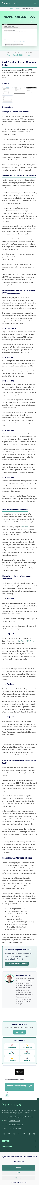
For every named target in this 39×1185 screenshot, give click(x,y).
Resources (7, 1147)
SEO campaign (12, 1046)
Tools (17, 8)
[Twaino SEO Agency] (11, 1104)
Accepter (18, 1167)
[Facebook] (34, 1133)
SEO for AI (27, 1053)
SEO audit (11, 1053)
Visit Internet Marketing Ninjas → (19, 1087)
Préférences (18, 1178)
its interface (25, 527)
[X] (24, 1133)
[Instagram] (14, 1133)
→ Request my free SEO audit (17, 964)
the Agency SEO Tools (26, 641)
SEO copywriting (11, 1059)
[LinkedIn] (4, 1133)
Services (6, 1141)
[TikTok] (29, 1133)
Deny (18, 1172)
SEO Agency (9, 8)
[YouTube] (9, 1133)
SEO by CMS (27, 1059)
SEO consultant (27, 1046)
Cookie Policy (15, 1182)
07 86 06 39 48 (14, 1120)
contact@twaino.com (16, 1125)
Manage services (19, 1161)
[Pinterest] (19, 1133)
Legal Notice (23, 1182)
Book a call (19, 1032)
